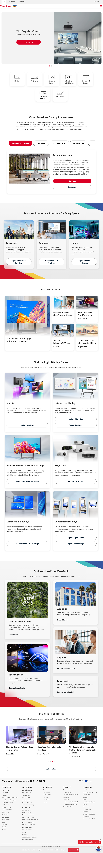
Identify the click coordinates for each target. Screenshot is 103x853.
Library (45, 790)
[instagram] (37, 781)
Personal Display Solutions (29, 837)
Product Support (67, 792)
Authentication (26, 797)
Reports (45, 802)
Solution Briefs (46, 795)
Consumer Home (27, 830)
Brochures (45, 797)
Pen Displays (5, 805)
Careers (85, 812)
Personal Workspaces (28, 815)
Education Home (26, 793)
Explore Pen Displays (75, 544)
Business (22, 2)
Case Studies (46, 792)
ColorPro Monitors (7, 809)
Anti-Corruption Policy (89, 814)
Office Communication (28, 817)
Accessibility (57, 846)
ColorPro (24, 832)
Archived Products (68, 807)
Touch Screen (26, 795)
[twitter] (34, 781)
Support (96, 2)
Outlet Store (5, 812)
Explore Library (51, 769)
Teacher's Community (28, 805)
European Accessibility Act (90, 819)
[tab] (47, 65)
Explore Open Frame (76, 537)
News (84, 799)
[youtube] (41, 781)
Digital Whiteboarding (28, 822)
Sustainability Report (89, 802)
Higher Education (27, 802)
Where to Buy (87, 809)
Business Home (26, 810)
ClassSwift (4, 824)
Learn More (13, 634)
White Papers (46, 799)
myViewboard (6, 820)
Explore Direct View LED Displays (27, 481)
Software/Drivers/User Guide (71, 795)
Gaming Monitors (6, 807)
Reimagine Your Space (28, 839)
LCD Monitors (5, 793)
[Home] (4, 1)
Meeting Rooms (26, 812)
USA (72, 850)
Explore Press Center (17, 688)
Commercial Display (7, 802)
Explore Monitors (27, 425)
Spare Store (5, 814)
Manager (4, 822)
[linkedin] (44, 781)
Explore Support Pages (66, 668)
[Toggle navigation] (101, 6)
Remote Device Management (30, 820)
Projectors (4, 795)
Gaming (24, 834)
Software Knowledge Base (70, 804)
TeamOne (4, 827)
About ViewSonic (88, 790)
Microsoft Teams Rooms (28, 824)
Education (12, 2)
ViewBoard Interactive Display (10, 797)
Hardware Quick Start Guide (70, 802)
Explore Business (75, 425)
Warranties (66, 797)
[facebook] (31, 781)
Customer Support (68, 790)
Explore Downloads (65, 692)
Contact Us (66, 799)
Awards (85, 797)
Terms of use (51, 846)
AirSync (4, 829)
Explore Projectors (75, 481)
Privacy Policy (44, 846)
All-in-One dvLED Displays (9, 800)
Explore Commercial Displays (27, 544)
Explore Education (75, 419)
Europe (89, 781)
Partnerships (86, 816)
